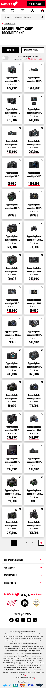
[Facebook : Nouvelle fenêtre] (23, 620)
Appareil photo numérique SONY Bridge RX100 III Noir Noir (11, 460)
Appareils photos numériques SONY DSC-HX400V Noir (34, 237)
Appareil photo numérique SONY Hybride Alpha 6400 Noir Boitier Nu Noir (12, 301)
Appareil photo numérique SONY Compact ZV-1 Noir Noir (34, 460)
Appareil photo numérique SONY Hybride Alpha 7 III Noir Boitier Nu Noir (34, 142)
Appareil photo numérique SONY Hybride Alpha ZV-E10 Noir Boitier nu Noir (12, 142)
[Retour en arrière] (3, 23)
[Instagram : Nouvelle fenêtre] (17, 620)
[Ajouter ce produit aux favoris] (20, 65)
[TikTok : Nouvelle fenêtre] (11, 620)
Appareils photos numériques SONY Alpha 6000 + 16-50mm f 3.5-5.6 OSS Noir (34, 269)
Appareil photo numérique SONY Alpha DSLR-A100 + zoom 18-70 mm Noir (34, 523)
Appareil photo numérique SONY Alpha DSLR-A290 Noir (12, 396)
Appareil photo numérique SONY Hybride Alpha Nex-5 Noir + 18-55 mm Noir (34, 333)
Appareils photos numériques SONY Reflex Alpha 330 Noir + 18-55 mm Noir (34, 491)
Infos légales (10, 583)
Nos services (9, 567)
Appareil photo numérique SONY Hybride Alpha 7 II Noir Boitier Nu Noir (12, 364)
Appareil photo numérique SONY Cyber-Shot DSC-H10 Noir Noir (12, 174)
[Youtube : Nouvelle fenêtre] (29, 620)
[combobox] (23, 17)
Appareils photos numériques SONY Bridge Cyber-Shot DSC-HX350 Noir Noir (34, 428)
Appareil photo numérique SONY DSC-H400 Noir (12, 237)
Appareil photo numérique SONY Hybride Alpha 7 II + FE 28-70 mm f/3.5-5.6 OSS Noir (12, 428)
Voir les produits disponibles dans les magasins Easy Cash (27, 57)
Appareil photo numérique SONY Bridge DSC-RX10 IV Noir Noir (34, 174)
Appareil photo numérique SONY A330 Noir (12, 206)
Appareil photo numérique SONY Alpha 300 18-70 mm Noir (34, 364)
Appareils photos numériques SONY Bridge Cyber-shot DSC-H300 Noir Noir (34, 301)
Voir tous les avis (28, 594)
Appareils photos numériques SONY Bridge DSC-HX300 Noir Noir (12, 333)
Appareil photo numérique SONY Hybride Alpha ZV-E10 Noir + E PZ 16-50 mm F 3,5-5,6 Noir (12, 79)
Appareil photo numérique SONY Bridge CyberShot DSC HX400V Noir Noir (34, 396)
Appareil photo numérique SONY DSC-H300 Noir (34, 206)
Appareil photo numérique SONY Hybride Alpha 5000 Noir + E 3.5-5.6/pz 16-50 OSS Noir (12, 110)
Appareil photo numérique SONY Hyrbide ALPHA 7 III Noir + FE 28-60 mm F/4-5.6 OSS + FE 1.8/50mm (34, 79)
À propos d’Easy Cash (13, 559)
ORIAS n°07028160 (22, 670)
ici (25, 674)
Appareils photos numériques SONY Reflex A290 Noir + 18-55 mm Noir (12, 491)
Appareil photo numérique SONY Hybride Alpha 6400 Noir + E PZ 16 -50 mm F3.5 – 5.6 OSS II (34, 110)
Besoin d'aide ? (10, 575)
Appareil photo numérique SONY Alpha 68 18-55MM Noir (12, 523)
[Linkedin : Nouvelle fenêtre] (35, 620)
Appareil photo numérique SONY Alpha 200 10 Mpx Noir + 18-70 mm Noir (11, 269)
